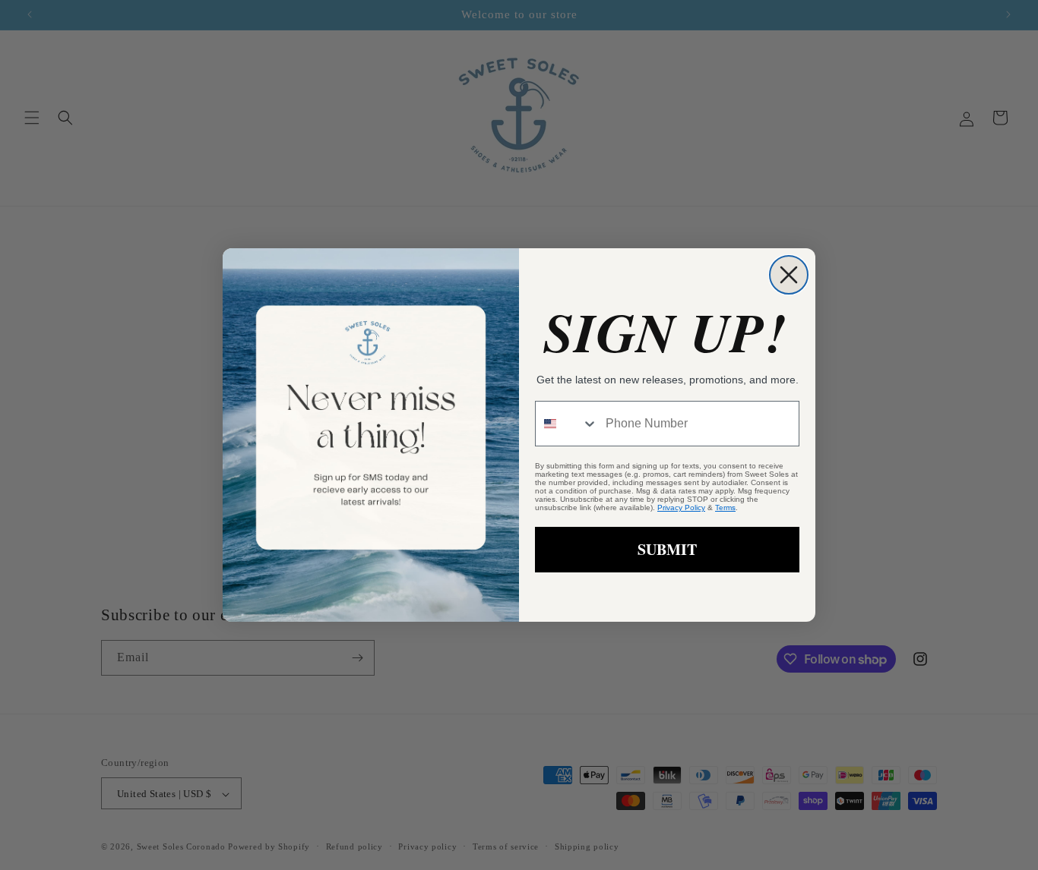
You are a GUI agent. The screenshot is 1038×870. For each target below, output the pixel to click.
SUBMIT (667, 549)
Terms (725, 507)
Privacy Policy (681, 507)
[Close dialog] (789, 275)
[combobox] (567, 424)
